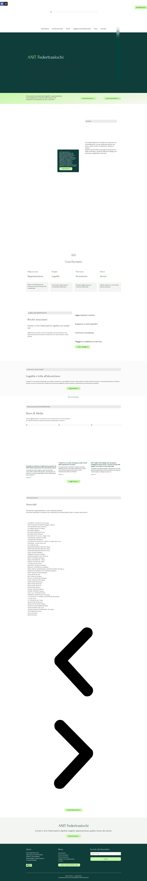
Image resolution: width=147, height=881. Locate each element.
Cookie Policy (78, 876)
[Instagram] (30, 865)
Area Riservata (140, 7)
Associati (103, 29)
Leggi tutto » (29, 477)
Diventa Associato (63, 857)
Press (95, 29)
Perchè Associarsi (57, 29)
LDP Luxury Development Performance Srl (77, 877)
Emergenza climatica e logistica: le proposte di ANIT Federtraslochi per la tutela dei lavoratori (41, 467)
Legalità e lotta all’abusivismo (82, 29)
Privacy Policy (69, 876)
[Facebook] (2, 4)
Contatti (60, 861)
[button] (73, 662)
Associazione (45, 29)
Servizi (68, 29)
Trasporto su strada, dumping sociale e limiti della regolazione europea (72, 463)
